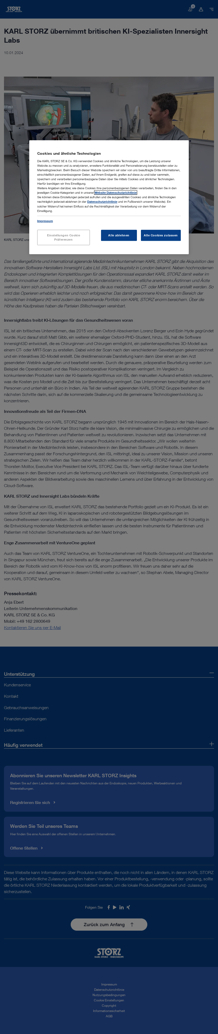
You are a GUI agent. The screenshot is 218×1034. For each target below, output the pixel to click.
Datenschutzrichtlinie (102, 202)
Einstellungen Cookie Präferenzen (63, 237)
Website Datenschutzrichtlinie (116, 193)
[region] (109, 197)
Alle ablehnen (118, 235)
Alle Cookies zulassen (161, 235)
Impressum (45, 221)
